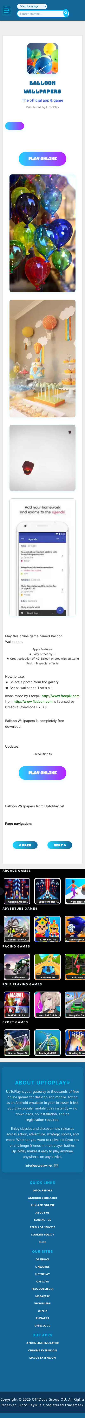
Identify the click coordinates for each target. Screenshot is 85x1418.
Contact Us (42, 1220)
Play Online (42, 158)
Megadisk (42, 1296)
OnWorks (42, 1267)
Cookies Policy (42, 1234)
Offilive (42, 1281)
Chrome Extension (42, 1350)
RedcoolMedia (43, 1289)
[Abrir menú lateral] (6, 10)
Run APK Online (42, 1205)
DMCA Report (42, 1190)
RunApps (42, 1318)
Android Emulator (42, 1198)
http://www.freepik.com (60, 696)
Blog (42, 1242)
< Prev (25, 845)
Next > (60, 845)
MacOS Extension (42, 1357)
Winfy (42, 1311)
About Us (42, 1212)
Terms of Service (42, 1227)
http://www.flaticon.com (33, 701)
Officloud (42, 1325)
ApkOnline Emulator (42, 1343)
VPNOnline (42, 1303)
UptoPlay (42, 1274)
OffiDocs (43, 1259)
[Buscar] (65, 13)
